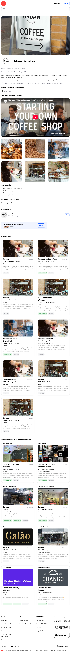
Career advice (23, 620)
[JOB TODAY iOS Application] (57, 621)
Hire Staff (4, 620)
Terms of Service (44, 650)
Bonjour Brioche (7, 443)
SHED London (42, 443)
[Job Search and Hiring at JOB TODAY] (3, 3)
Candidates (5, 631)
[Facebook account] (8, 646)
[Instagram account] (5, 646)
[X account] (15, 646)
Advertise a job (6, 624)
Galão (4, 527)
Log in (66, 3)
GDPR (53, 650)
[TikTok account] (2, 646)
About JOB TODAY (42, 624)
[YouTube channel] (12, 646)
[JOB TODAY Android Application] (66, 621)
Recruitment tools (7, 640)
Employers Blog (6, 627)
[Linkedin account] (18, 646)
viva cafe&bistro (7, 567)
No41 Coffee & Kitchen (44, 527)
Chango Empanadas (44, 567)
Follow (41, 225)
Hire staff (57, 3)
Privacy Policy (33, 650)
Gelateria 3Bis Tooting (9, 486)
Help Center (40, 631)
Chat (67, 214)
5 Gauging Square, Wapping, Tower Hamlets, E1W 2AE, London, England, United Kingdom (33, 83)
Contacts (39, 627)
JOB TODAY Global (25, 624)
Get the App (40, 620)
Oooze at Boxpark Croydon (46, 486)
